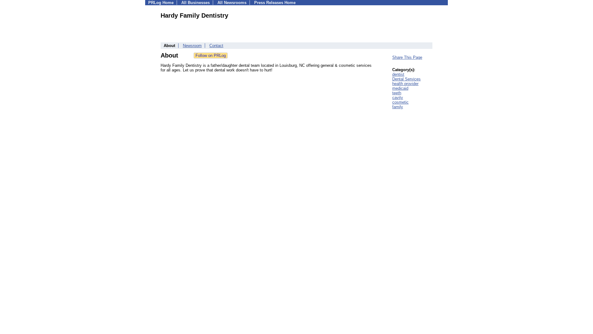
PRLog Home (161, 2)
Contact (216, 45)
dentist (398, 74)
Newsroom (192, 45)
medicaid (400, 88)
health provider (405, 83)
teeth (396, 93)
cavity (397, 97)
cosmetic (400, 102)
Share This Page (407, 57)
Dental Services (406, 79)
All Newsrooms (231, 2)
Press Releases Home (275, 2)
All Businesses (195, 2)
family (397, 107)
